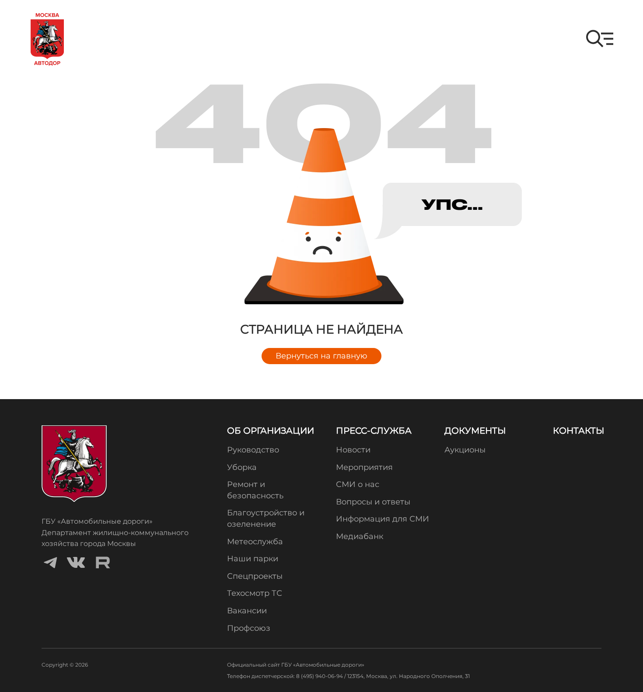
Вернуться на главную (321, 356)
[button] (600, 39)
